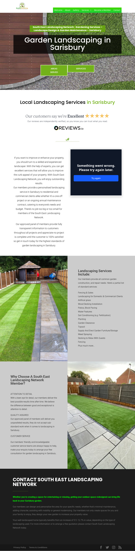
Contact (117, 10)
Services (85, 10)
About (67, 10)
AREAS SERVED (54, 70)
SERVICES (81, 68)
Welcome (58, 10)
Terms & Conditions (38, 547)
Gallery (76, 10)
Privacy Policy (19, 547)
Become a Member (102, 10)
